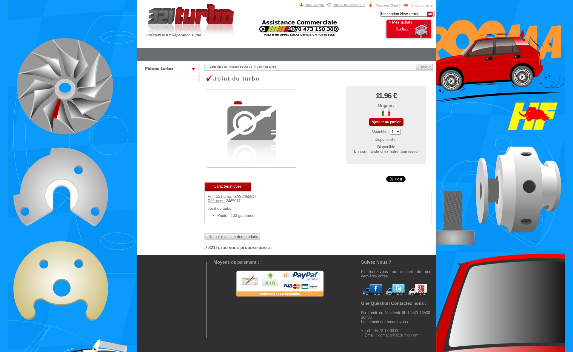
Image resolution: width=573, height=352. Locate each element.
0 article (402, 29)
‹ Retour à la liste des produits (232, 236)
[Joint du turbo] (251, 165)
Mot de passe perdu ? (349, 5)
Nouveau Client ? (388, 5)
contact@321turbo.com (398, 335)
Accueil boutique (240, 66)
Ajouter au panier (386, 122)
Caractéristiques (228, 186)
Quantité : (381, 131)
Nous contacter (422, 5)
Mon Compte (314, 5)
